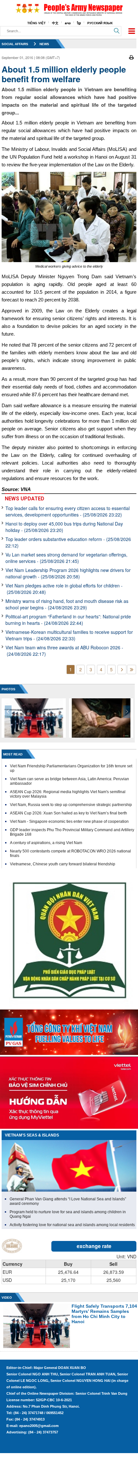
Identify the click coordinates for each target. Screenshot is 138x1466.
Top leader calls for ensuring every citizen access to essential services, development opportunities (67, 511)
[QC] (69, 1031)
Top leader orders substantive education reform (68, 542)
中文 (55, 23)
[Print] (131, 57)
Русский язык (100, 23)
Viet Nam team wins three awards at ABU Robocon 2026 (64, 650)
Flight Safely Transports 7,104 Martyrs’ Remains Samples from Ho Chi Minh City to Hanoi (104, 1314)
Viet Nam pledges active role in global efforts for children (64, 588)
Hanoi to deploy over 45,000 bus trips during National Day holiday (64, 526)
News (44, 44)
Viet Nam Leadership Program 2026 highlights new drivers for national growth (68, 573)
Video (7, 1297)
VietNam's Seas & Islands (32, 1135)
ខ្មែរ (79, 23)
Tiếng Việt (36, 23)
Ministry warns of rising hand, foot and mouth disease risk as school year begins (66, 604)
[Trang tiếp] (121, 669)
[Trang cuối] (131, 669)
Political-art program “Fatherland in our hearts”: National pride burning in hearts (68, 619)
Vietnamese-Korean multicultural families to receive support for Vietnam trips (69, 635)
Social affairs (15, 44)
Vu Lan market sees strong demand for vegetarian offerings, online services (66, 557)
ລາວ (68, 23)
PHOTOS (8, 689)
